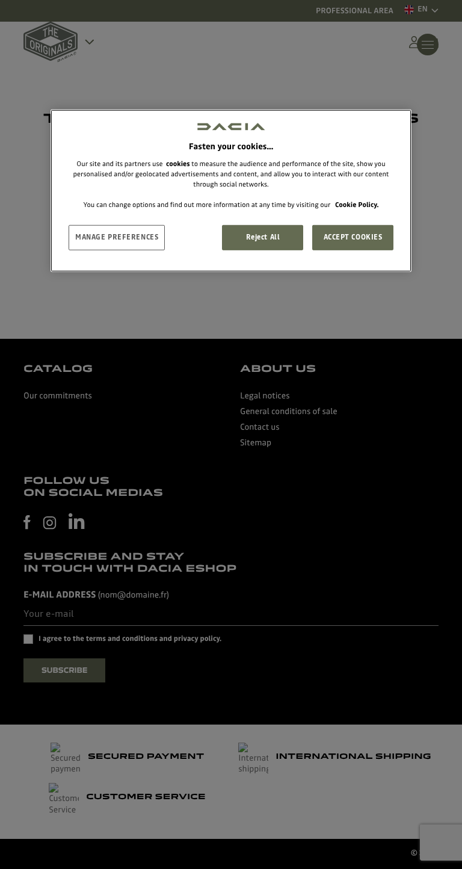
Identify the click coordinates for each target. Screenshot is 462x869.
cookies (178, 164)
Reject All (263, 237)
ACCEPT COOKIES (353, 237)
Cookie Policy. (356, 204)
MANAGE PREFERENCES (116, 237)
